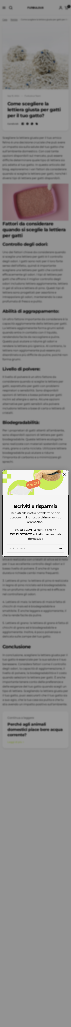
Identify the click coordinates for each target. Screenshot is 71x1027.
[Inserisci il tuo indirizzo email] (60, 548)
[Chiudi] (64, 474)
